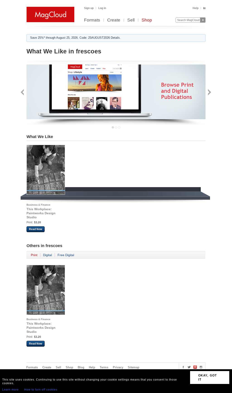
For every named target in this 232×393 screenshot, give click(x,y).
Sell (131, 20)
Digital (47, 255)
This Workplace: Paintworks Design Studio (41, 213)
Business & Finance (38, 204)
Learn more (10, 389)
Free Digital (66, 255)
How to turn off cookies (40, 389)
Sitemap (133, 367)
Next (209, 93)
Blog (81, 367)
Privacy (118, 367)
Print (34, 255)
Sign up (89, 8)
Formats (92, 20)
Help (195, 8)
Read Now (35, 229)
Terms (104, 367)
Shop (147, 20)
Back (23, 93)
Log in (102, 8)
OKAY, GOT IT (207, 377)
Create (113, 20)
